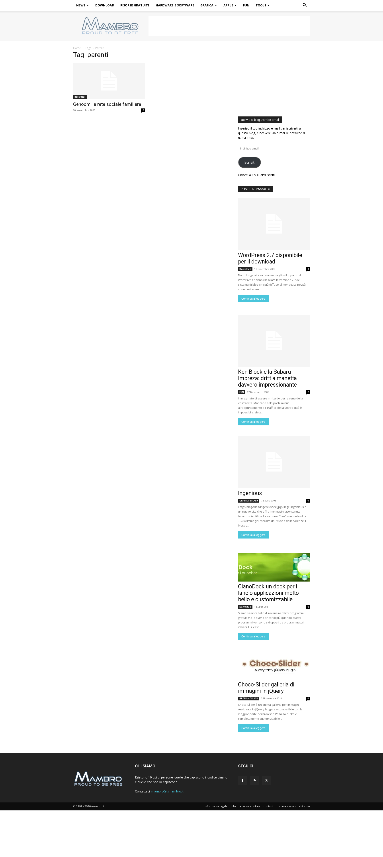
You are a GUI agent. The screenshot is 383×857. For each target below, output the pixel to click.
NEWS (80, 5)
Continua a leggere (253, 298)
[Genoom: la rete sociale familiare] (109, 81)
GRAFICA (206, 5)
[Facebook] (242, 780)
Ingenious (250, 493)
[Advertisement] (229, 26)
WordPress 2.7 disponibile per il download (270, 258)
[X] (266, 780)
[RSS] (254, 780)
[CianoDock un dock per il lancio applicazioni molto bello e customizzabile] (274, 567)
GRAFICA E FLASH (248, 500)
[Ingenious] (274, 462)
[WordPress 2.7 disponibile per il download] (274, 224)
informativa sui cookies (245, 806)
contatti (268, 806)
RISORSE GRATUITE (135, 5)
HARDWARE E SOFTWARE (175, 5)
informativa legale (216, 806)
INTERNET (80, 96)
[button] (304, 6)
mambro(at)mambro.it (167, 791)
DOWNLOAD (104, 5)
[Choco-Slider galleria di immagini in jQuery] (274, 665)
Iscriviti (249, 162)
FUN (246, 5)
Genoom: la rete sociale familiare (107, 104)
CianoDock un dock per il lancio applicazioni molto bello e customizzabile (268, 593)
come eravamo (286, 806)
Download (245, 269)
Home (77, 48)
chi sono (304, 806)
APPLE (228, 5)
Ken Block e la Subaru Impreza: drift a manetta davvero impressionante (267, 378)
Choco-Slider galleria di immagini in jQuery (266, 687)
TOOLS (261, 5)
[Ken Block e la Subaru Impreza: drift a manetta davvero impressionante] (274, 341)
